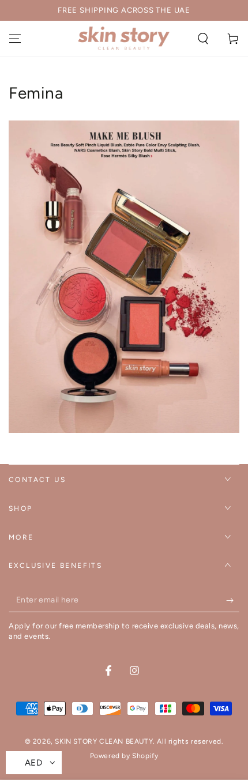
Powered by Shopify (124, 756)
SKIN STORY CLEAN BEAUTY (104, 741)
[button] (203, 38)
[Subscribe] (232, 600)
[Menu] (15, 38)
